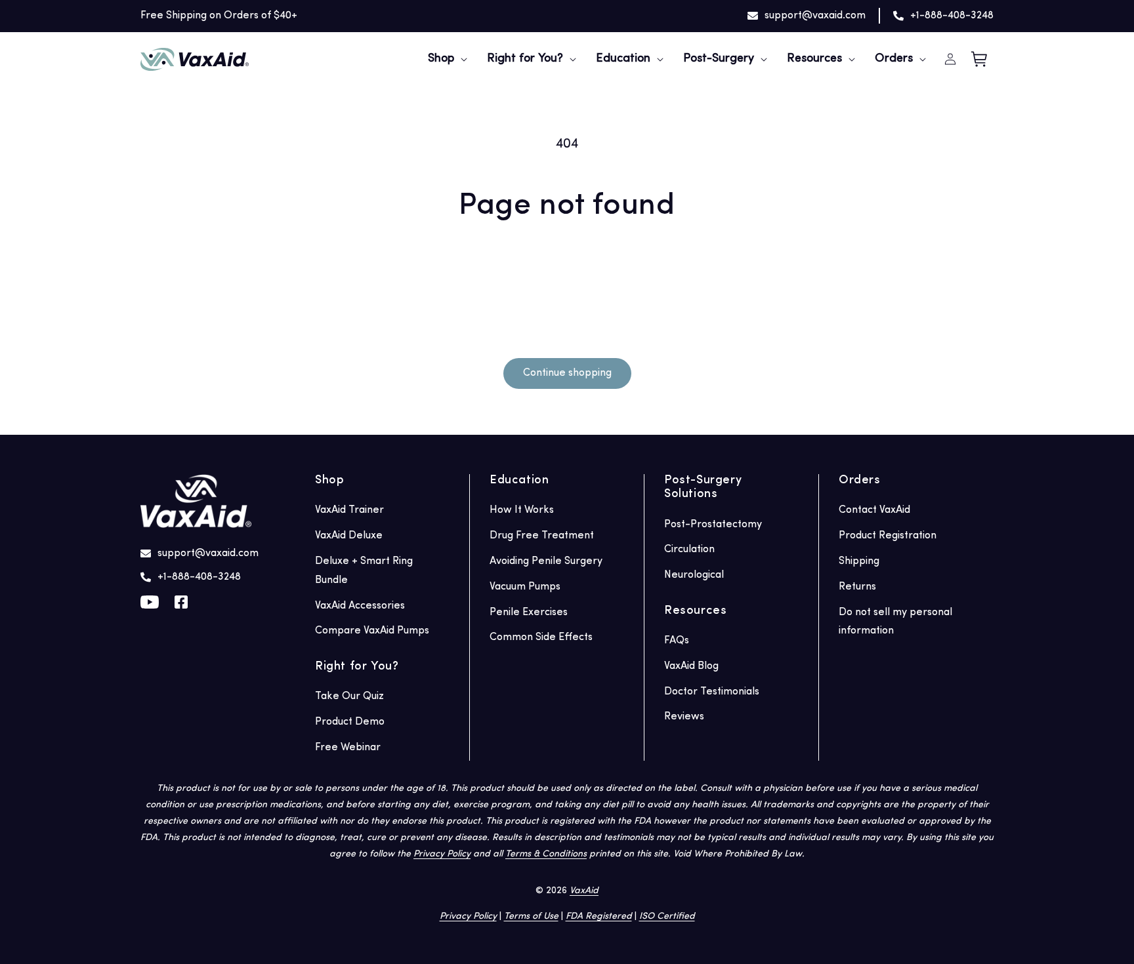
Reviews (684, 717)
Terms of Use (531, 916)
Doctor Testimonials (711, 692)
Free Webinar (348, 747)
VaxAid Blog (691, 666)
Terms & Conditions (546, 854)
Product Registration (887, 536)
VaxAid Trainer (349, 510)
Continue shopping (567, 373)
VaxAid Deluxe (349, 536)
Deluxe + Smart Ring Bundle (364, 571)
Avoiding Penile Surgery (546, 561)
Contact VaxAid (874, 510)
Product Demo (350, 722)
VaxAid (584, 891)
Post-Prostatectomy (713, 524)
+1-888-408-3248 (952, 15)
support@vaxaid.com (815, 15)
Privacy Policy (442, 854)
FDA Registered (599, 916)
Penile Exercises (529, 612)
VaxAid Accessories (360, 606)
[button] (441, 59)
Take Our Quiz (349, 696)
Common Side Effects (541, 637)
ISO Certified (667, 916)
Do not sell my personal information (895, 622)
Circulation (689, 549)
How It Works (522, 510)
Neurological (694, 575)
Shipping (859, 561)
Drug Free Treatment (542, 536)
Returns (857, 587)
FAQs (676, 640)
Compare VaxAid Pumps (372, 631)
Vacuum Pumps (525, 587)
